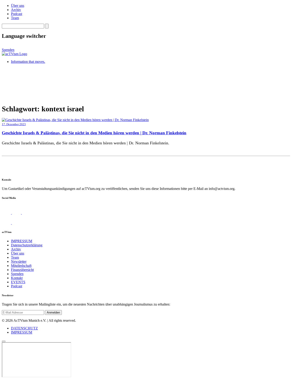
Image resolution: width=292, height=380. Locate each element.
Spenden (8, 50)
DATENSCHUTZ (24, 328)
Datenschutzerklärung (26, 245)
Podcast (16, 14)
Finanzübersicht (22, 270)
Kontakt (17, 278)
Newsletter (18, 261)
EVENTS (18, 282)
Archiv (16, 10)
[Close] (3, 341)
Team (15, 18)
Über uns (17, 6)
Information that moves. (28, 62)
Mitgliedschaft (21, 266)
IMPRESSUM (21, 241)
